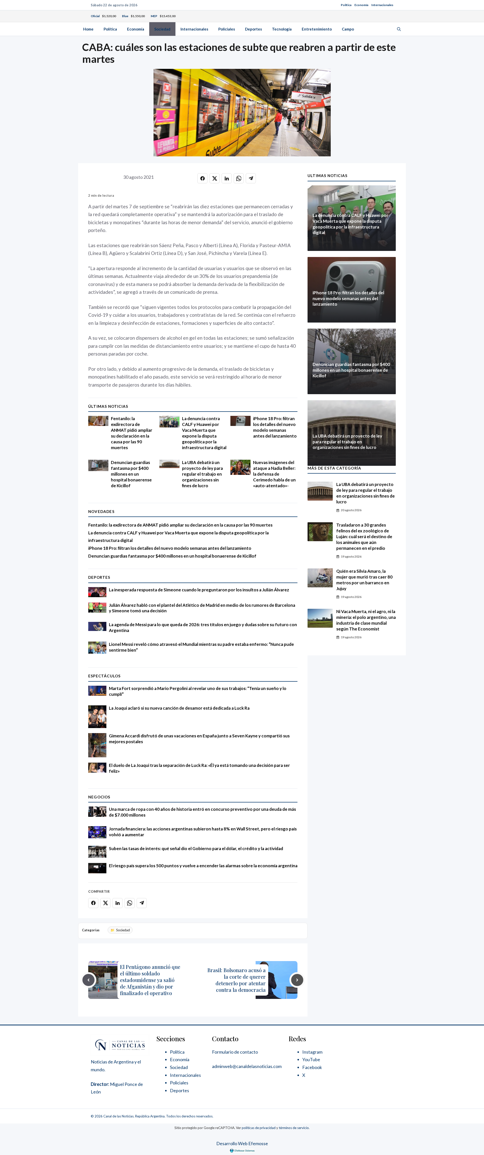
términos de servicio (294, 1128)
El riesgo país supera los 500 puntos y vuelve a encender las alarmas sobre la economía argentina (203, 865)
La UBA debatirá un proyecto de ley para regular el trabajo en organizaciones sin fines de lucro (202, 474)
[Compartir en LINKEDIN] (227, 178)
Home (88, 29)
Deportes (253, 29)
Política (346, 5)
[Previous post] (88, 980)
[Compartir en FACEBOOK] (202, 178)
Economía (361, 5)
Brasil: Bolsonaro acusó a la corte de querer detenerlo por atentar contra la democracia (236, 980)
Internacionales (382, 5)
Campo (348, 29)
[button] (399, 29)
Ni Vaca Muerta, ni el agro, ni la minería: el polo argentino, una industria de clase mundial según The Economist (366, 620)
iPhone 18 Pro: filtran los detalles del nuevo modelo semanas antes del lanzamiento (275, 427)
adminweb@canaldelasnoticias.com (247, 1066)
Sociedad (162, 29)
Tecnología (282, 29)
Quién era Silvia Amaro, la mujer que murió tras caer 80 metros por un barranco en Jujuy (364, 579)
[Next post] (297, 980)
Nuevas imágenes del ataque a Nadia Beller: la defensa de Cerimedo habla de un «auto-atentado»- (274, 474)
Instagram (312, 1052)
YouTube (311, 1059)
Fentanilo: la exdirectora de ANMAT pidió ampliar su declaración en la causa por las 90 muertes (131, 433)
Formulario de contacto (235, 1052)
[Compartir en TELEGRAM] (251, 178)
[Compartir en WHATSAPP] (239, 178)
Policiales (226, 29)
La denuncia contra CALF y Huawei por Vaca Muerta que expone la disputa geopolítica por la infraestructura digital (204, 433)
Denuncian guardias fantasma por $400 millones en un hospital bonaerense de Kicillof (131, 474)
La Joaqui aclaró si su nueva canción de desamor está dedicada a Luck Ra (179, 708)
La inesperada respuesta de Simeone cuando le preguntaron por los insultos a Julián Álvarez (199, 589)
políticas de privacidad (259, 1128)
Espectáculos (104, 676)
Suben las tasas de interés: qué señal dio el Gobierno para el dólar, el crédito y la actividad (196, 848)
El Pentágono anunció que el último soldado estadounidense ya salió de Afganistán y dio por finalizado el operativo (150, 979)
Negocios (99, 797)
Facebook (312, 1067)
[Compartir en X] (214, 178)
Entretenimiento (317, 29)
